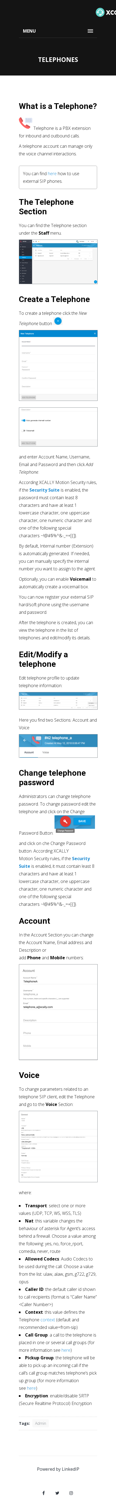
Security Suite (44, 490)
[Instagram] (71, 1493)
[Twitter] (57, 1493)
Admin (40, 1423)
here (52, 174)
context (47, 1320)
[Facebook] (44, 1493)
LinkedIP (70, 1469)
